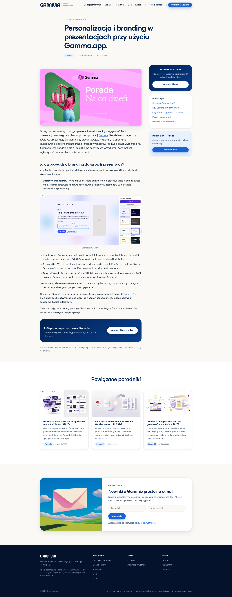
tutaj (51, 576)
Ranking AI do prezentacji (164, 122)
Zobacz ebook (170, 150)
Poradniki (119, 5)
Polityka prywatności (137, 565)
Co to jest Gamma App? (163, 103)
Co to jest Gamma (92, 5)
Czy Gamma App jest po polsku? (167, 113)
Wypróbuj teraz (170, 84)
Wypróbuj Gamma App (122, 330)
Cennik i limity (99, 565)
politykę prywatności (145, 523)
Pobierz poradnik (156, 5)
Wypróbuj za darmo (180, 5)
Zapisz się (117, 516)
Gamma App (130, 294)
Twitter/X (166, 569)
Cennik (107, 5)
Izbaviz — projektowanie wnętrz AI (177, 591)
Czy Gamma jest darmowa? (165, 108)
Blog (130, 5)
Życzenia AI (157, 591)
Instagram (167, 565)
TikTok (165, 561)
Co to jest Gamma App (103, 561)
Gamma (103, 135)
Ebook (138, 5)
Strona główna (70, 19)
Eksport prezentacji (161, 117)
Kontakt (131, 561)
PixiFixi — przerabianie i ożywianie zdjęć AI (133, 591)
